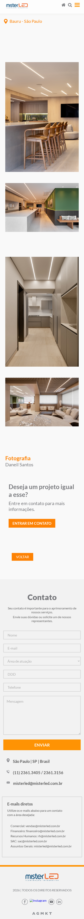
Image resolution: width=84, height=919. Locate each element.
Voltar (22, 557)
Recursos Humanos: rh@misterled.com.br (38, 836)
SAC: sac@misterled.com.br (29, 841)
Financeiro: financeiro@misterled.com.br (38, 831)
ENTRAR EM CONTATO (32, 523)
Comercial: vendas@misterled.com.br (35, 826)
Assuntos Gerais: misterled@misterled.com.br (41, 846)
